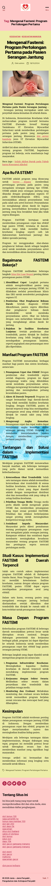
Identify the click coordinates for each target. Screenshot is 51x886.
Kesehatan (15, 37)
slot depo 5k (8, 826)
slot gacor (7, 854)
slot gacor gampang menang (16, 844)
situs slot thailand (10, 831)
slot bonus (7, 836)
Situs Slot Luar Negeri (22, 274)
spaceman (7, 829)
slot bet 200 (8, 824)
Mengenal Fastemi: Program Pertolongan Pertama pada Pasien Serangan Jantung (25, 50)
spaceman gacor (10, 859)
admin (21, 63)
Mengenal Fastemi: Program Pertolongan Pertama (27, 770)
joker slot (6, 839)
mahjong (6, 856)
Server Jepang (22, 182)
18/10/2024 (34, 63)
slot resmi (7, 851)
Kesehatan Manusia (31, 37)
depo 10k (6, 841)
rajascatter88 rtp (10, 819)
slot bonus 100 (9, 816)
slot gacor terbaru (11, 865)
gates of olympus (10, 834)
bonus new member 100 (13, 821)
